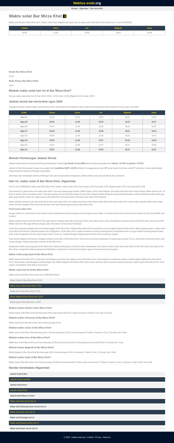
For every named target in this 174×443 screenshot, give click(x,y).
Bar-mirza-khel (96, 8)
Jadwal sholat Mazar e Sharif (22, 396)
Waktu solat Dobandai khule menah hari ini (28, 407)
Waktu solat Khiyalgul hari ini (22, 417)
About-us (106, 437)
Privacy (98, 437)
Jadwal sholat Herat (18, 385)
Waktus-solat (83, 3)
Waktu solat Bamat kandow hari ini (24, 423)
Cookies (90, 437)
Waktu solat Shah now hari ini (22, 412)
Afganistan (83, 8)
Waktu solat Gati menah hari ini (23, 401)
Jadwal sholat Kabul (18, 374)
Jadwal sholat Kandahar (20, 379)
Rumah (74, 8)
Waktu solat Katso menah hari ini (24, 428)
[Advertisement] (80, 51)
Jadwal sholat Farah (18, 390)
